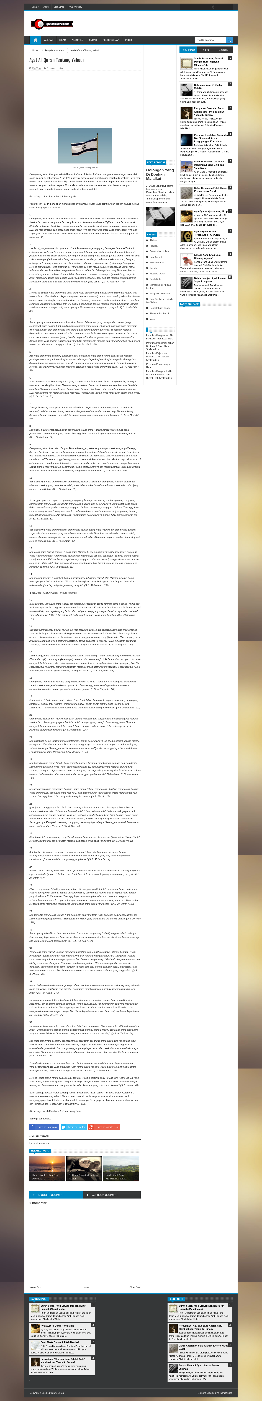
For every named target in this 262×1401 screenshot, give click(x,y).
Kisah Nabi (155, 279)
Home (86, 1287)
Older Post (135, 1287)
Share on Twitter (76, 1127)
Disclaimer (59, 7)
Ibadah (153, 268)
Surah (93, 40)
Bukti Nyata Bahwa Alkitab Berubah (60, 1342)
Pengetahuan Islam (160, 308)
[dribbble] (213, 7)
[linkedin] (221, 7)
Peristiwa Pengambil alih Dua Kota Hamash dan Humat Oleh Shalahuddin (159, 374)
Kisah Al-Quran (157, 273)
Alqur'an (77, 40)
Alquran (154, 246)
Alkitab (48, 40)
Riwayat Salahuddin (160, 313)
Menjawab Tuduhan (160, 293)
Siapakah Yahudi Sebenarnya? (59, 196)
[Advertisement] (168, 23)
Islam (62, 40)
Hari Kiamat (156, 257)
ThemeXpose (225, 1393)
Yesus (153, 319)
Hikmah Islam (157, 262)
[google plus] (228, 7)
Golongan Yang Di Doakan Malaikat (160, 174)
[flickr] (206, 7)
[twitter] (191, 7)
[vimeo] (198, 7)
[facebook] (183, 7)
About (46, 7)
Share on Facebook (47, 1127)
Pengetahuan (111, 40)
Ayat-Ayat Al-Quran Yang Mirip (57, 1325)
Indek (128, 40)
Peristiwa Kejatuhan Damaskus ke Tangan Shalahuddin (157, 356)
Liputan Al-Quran (55, 1393)
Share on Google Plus (107, 1127)
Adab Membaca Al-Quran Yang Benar (62, 1111)
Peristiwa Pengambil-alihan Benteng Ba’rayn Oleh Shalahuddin (160, 346)
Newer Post (35, 1287)
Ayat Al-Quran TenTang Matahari (60, 592)
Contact (35, 7)
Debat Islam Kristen (160, 251)
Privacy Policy (75, 7)
